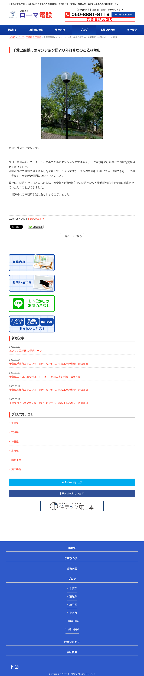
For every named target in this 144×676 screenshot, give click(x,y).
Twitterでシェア (73, 482)
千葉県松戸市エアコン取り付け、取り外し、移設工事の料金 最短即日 (48, 401)
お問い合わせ (72, 642)
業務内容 (72, 568)
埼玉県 (15, 441)
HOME (12, 37)
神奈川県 (16, 460)
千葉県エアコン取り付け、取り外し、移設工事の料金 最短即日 (45, 375)
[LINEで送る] (36, 226)
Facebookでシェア (72, 493)
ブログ (20, 37)
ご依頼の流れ (72, 558)
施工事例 (37, 37)
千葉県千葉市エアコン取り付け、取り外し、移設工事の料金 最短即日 (48, 362)
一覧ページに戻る (72, 236)
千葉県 (29, 37)
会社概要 (72, 652)
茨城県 (15, 432)
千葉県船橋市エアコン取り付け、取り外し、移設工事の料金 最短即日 (48, 388)
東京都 (15, 450)
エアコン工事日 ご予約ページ (25, 349)
